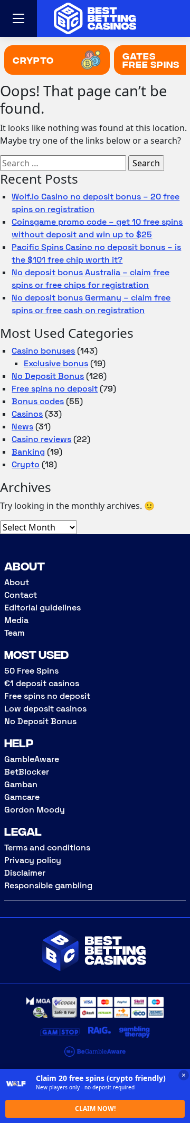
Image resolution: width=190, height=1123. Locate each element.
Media (16, 620)
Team (14, 632)
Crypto (26, 464)
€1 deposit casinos (41, 683)
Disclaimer (24, 872)
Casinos (27, 413)
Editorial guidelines (42, 607)
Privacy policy (32, 860)
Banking (28, 451)
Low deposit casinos (45, 708)
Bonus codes (38, 401)
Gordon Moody (34, 809)
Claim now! (95, 1108)
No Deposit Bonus (48, 376)
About (16, 582)
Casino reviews (41, 439)
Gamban (20, 784)
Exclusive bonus (56, 363)
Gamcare (22, 797)
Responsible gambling (48, 885)
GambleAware (31, 759)
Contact (20, 594)
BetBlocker (26, 771)
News (22, 426)
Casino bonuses (43, 350)
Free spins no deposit (55, 388)
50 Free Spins (31, 670)
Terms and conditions (47, 847)
